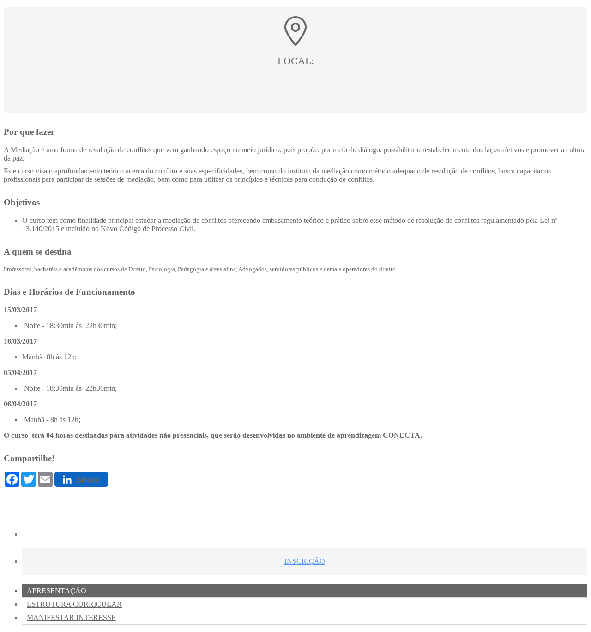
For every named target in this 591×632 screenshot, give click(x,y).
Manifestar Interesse (71, 617)
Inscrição (304, 561)
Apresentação (56, 591)
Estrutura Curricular (74, 604)
